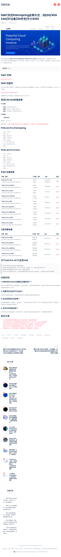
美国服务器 (3, 22)
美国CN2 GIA (39, 335)
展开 (9, 68)
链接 (4, 146)
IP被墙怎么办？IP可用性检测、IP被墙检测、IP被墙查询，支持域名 (20, 328)
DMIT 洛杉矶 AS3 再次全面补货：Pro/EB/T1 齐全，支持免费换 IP (10, 500)
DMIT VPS (9, 335)
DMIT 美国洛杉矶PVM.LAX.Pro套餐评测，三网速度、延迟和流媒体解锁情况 (28, 124)
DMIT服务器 (31, 335)
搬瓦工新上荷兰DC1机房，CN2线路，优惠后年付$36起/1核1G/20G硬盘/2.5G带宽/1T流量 (46, 351)
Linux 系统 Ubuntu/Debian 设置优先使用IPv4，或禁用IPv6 (13, 430)
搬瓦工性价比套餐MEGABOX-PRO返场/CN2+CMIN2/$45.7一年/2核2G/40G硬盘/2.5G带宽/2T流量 (14, 351)
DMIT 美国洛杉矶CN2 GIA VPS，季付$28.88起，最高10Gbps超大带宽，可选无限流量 (13, 398)
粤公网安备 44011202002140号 (23, 551)
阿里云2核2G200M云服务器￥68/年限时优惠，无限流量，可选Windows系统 (23, 324)
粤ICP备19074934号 (42, 551)
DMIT (3, 335)
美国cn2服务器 (5, 338)
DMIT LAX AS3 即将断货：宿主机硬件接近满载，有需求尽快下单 (10, 507)
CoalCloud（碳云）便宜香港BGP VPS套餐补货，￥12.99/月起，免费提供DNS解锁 (13, 464)
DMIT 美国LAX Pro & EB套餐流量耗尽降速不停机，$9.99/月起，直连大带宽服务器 (25, 322)
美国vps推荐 (19, 338)
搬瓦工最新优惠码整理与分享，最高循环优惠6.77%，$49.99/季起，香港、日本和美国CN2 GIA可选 (13, 373)
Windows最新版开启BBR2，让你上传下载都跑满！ (13, 386)
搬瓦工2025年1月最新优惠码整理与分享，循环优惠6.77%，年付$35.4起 (22, 326)
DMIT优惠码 (23, 335)
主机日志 (6, 4)
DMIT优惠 (16, 335)
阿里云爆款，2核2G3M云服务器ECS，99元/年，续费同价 (13, 452)
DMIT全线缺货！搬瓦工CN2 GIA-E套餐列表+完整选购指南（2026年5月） (10, 522)
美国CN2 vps (47, 335)
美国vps (12, 338)
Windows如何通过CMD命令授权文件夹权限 (13, 409)
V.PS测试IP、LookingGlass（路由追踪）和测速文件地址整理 (13, 477)
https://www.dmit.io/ (6, 79)
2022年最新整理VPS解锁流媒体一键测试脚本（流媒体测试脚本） (20, 320)
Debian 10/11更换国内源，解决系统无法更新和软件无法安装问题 (13, 442)
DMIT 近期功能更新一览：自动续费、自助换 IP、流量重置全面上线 (10, 515)
